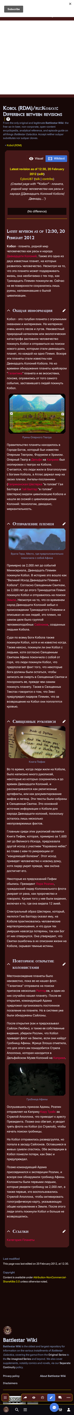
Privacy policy (11, 1375)
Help (8, 119)
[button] (36, 158)
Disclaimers (10, 1383)
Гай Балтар (29, 489)
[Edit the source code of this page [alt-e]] (51, 1397)
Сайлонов (41, 624)
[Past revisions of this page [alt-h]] (42, 1397)
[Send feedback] (54, 1407)
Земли (11, 600)
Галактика (15, 373)
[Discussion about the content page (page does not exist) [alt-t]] (60, 1397)
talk (37, 179)
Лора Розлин (45, 884)
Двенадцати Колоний (22, 256)
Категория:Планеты (21, 1240)
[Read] (34, 1397)
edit (40, 174)
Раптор (41, 991)
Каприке (53, 459)
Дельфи (36, 459)
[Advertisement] (37, 57)
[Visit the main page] (6, 1409)
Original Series (57, 1354)
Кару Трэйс (48, 1111)
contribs (47, 179)
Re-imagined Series (19, 1358)
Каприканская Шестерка (25, 484)
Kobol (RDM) (14, 145)
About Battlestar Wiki (53, 1375)
